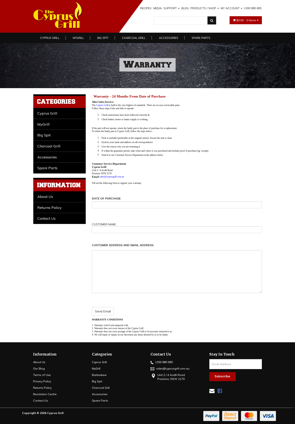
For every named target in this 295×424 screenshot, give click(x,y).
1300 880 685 (252, 8)
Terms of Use (42, 375)
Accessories (168, 38)
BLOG (185, 8)
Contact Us (46, 218)
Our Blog (39, 368)
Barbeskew (99, 375)
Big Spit (103, 38)
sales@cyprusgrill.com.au (172, 368)
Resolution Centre (45, 394)
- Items (246, 20)
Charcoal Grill (133, 38)
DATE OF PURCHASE (106, 198)
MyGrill (78, 38)
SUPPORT (171, 8)
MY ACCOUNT (230, 8)
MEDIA (157, 8)
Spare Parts (201, 38)
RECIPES (146, 8)
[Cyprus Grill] (79, 15)
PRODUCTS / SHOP (203, 8)
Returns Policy (49, 207)
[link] (220, 391)
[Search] (211, 20)
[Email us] (212, 391)
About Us (45, 196)
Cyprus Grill (49, 38)
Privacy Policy (42, 381)
